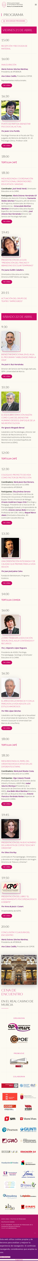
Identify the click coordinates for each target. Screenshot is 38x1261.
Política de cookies (7, 1222)
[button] (36, 4)
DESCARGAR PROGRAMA (15, 21)
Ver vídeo (6, 85)
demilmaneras (12, 1228)
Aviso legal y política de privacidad (13, 1219)
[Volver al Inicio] (12, 4)
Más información (5, 1257)
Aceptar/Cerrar (19, 1259)
